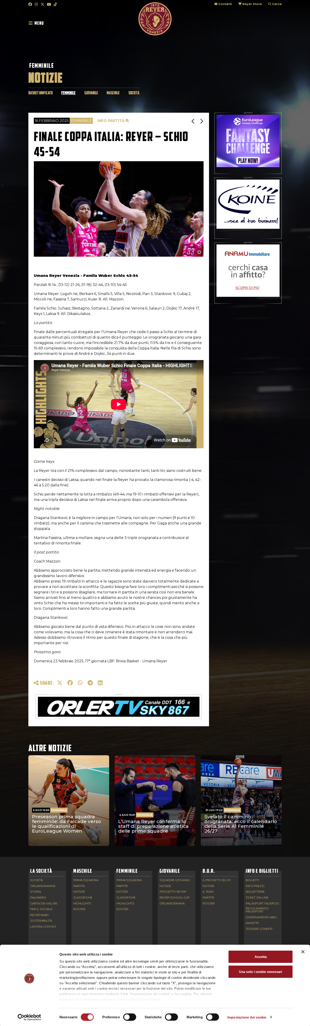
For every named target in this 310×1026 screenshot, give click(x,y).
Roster (79, 909)
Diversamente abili (261, 917)
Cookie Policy (148, 999)
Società (133, 93)
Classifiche (82, 897)
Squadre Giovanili (175, 880)
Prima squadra (85, 880)
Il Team (208, 891)
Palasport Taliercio (262, 903)
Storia (35, 891)
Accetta (261, 957)
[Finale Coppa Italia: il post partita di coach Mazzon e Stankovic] (202, 121)
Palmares (38, 897)
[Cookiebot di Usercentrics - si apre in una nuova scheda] (29, 1017)
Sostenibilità (41, 920)
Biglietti (252, 880)
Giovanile (91, 93)
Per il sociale (41, 909)
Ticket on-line (257, 897)
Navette (252, 923)
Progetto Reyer (173, 891)
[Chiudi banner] (303, 951)
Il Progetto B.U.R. (217, 880)
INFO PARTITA (111, 121)
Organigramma (42, 886)
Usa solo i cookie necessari (260, 971)
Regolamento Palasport (257, 910)
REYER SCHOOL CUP (175, 897)
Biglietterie (255, 891)
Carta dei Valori (43, 903)
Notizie (79, 891)
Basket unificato (40, 93)
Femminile (41, 65)
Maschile (113, 93)
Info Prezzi (255, 886)
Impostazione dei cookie (246, 1017)
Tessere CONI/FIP (259, 929)
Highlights (82, 903)
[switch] (129, 1017)
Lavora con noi (43, 926)
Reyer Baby (39, 915)
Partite (79, 886)
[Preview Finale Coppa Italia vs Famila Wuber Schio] (193, 121)
